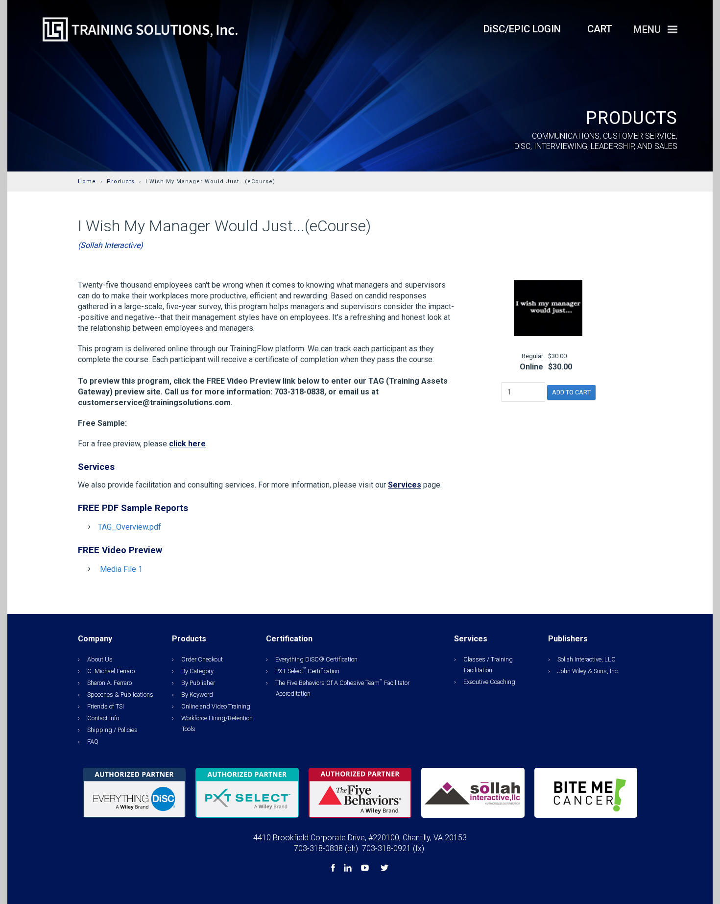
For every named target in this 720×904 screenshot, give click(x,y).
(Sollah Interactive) (110, 245)
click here (187, 443)
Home (87, 181)
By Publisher (198, 682)
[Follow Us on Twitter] (384, 869)
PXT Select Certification (307, 671)
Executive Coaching (489, 681)
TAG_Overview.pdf (129, 527)
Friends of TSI (105, 706)
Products (121, 181)
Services (404, 484)
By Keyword (197, 694)
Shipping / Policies (112, 729)
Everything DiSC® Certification (316, 659)
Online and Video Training (215, 706)
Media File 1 (121, 569)
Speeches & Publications (120, 694)
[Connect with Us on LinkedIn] (348, 869)
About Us (100, 659)
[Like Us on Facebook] (334, 869)
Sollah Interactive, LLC (586, 659)
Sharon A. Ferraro (109, 682)
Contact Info (103, 718)
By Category (197, 671)
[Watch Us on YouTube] (366, 869)
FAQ (92, 741)
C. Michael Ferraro (111, 671)
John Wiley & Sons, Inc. (588, 671)
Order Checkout (202, 659)
